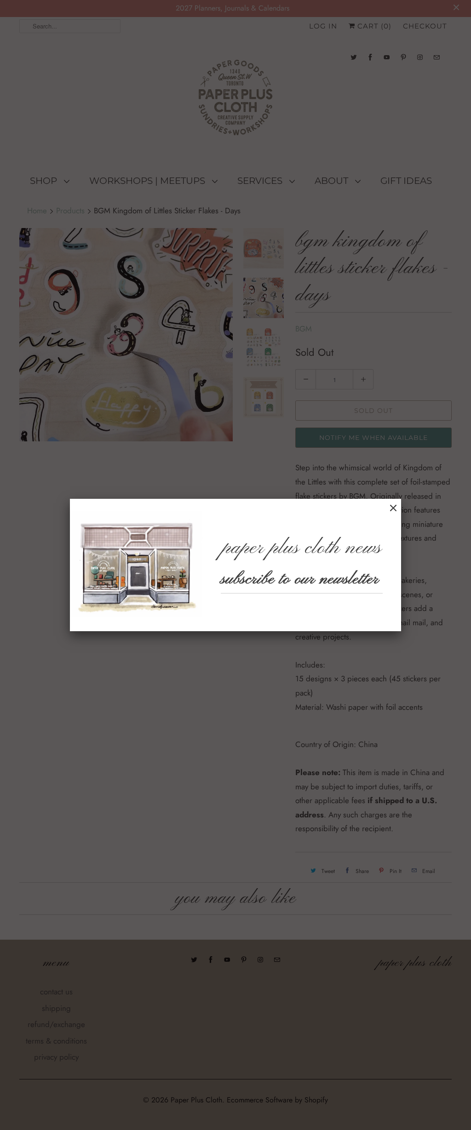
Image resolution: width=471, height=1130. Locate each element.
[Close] (393, 508)
